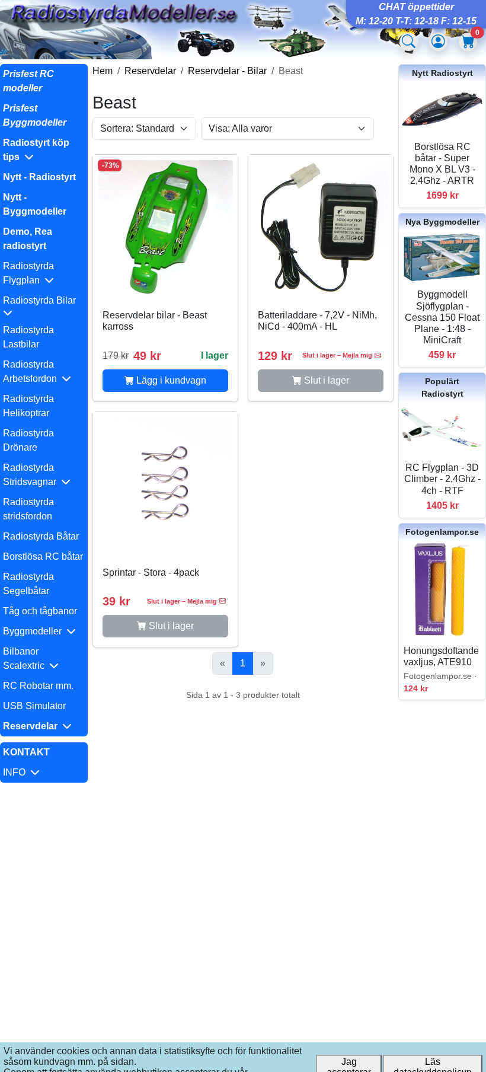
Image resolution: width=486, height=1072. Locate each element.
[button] (44, 150)
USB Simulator (34, 706)
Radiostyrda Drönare (28, 440)
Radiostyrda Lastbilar (28, 337)
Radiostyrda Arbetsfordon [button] (32, 371)
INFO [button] (16, 772)
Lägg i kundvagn (170, 380)
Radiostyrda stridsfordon (28, 509)
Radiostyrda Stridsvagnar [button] (32, 474)
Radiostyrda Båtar (41, 536)
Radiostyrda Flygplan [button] (28, 273)
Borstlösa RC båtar (43, 556)
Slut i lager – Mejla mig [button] (337, 355)
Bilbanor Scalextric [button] (26, 658)
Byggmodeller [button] (34, 631)
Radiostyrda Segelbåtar (28, 584)
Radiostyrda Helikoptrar (28, 406)
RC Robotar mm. (38, 686)
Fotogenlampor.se (442, 532)
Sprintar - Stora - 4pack (151, 572)
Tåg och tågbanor (40, 611)
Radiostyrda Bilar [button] (42, 300)
